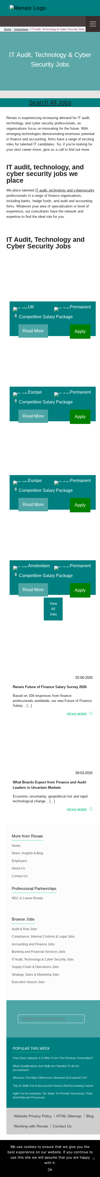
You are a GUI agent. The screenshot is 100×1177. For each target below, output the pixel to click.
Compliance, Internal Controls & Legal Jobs (43, 936)
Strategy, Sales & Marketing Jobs (35, 974)
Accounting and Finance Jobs (33, 944)
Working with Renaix (31, 1126)
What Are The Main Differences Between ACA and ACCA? (50, 1077)
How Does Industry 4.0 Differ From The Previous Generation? (53, 1058)
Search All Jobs (50, 102)
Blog (90, 1116)
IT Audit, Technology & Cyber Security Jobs (43, 959)
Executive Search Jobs (28, 982)
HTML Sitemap (68, 1116)
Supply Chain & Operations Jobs (35, 967)
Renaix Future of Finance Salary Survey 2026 (50, 687)
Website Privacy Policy (33, 1116)
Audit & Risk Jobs (24, 929)
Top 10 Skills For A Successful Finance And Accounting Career (53, 1085)
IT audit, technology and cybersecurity (64, 190)
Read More (33, 331)
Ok (50, 1169)
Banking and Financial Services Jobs (38, 952)
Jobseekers (21, 29)
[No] (93, 1158)
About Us (18, 868)
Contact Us (20, 876)
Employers (19, 861)
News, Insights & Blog (27, 853)
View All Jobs (53, 609)
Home (7, 29)
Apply (80, 331)
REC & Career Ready (27, 898)
